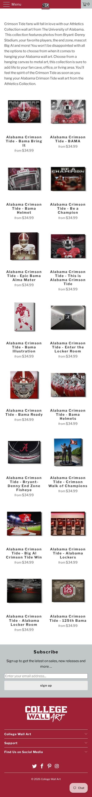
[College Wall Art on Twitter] (34, 766)
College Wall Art (51, 779)
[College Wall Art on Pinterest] (49, 766)
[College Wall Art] (46, 4)
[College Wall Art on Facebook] (42, 766)
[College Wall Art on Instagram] (57, 766)
